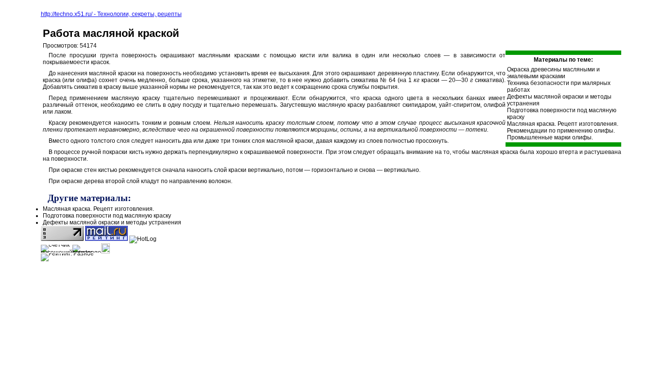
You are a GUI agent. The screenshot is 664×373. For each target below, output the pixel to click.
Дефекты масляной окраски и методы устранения (559, 100)
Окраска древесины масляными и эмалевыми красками (553, 73)
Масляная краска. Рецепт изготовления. (562, 123)
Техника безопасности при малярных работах (559, 86)
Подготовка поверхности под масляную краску (561, 113)
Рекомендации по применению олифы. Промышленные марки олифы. (561, 134)
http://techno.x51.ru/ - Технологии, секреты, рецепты (111, 14)
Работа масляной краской (111, 33)
